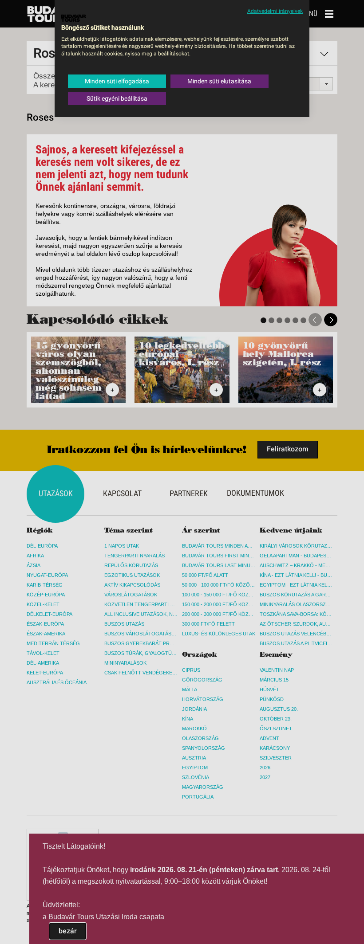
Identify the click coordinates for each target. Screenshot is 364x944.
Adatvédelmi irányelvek (275, 11)
